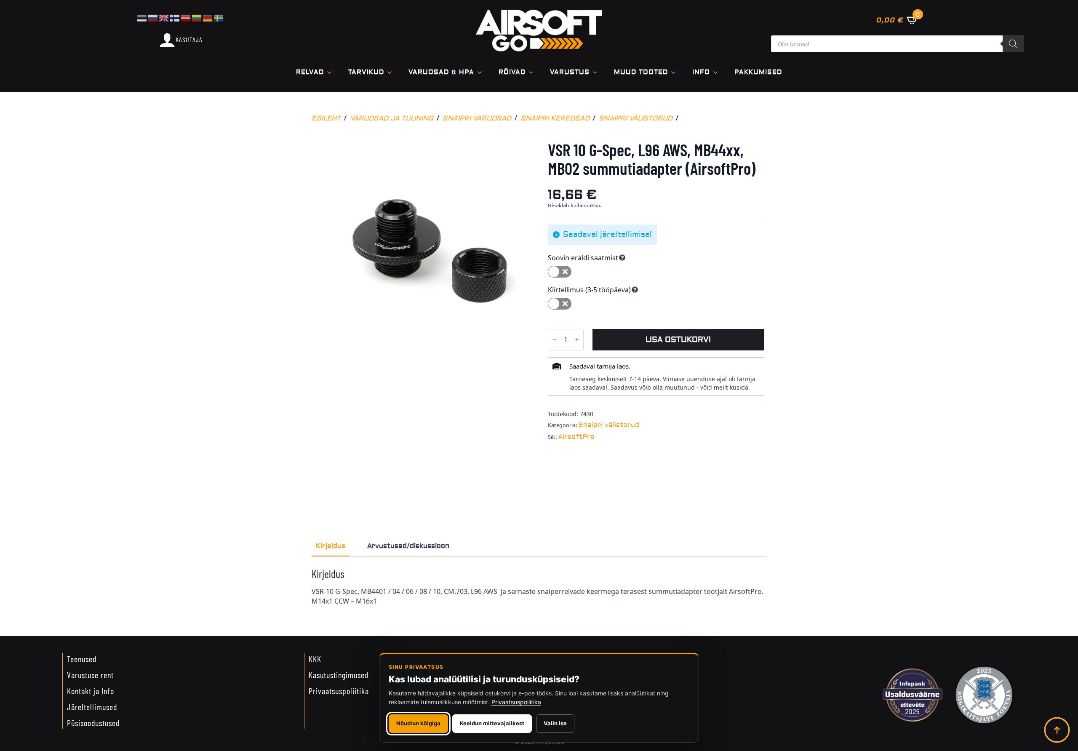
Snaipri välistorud (635, 118)
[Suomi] (175, 17)
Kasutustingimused (338, 675)
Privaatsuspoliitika (339, 691)
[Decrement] (554, 339)
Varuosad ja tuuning (391, 118)
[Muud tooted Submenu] (676, 72)
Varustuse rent (90, 675)
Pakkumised (758, 72)
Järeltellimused (92, 707)
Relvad (310, 72)
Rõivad (512, 72)
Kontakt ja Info (90, 691)
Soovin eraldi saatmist (583, 257)
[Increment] (577, 339)
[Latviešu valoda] (186, 17)
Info (701, 72)
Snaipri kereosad (555, 118)
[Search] (1013, 43)
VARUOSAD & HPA (441, 72)
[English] (164, 17)
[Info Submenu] (718, 72)
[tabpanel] (539, 586)
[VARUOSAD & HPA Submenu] (482, 72)
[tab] (331, 545)
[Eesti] (142, 17)
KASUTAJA (189, 39)
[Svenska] (218, 17)
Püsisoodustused (93, 723)
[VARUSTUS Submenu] (598, 72)
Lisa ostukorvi (678, 340)
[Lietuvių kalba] (197, 17)
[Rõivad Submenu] (534, 72)
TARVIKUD (366, 72)
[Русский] (153, 17)
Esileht (326, 118)
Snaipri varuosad (477, 118)
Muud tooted (641, 72)
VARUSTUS (570, 72)
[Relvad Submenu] (332, 72)
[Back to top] (1057, 730)
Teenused (81, 659)
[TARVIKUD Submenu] (392, 72)
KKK (315, 659)
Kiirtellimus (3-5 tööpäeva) (589, 289)
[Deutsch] (208, 17)
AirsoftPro (576, 437)
